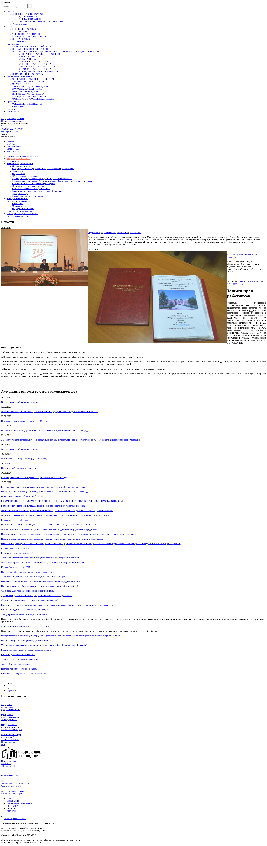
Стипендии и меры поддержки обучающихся (33, 183)
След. (240, 284)
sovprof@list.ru (11, 131)
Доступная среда (20, 193)
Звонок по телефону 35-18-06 (15, 783)
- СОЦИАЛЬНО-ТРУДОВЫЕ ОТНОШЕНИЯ (39, 54)
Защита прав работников (18, 158)
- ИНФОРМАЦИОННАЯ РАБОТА (34, 69)
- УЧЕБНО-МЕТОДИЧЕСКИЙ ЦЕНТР (36, 66)
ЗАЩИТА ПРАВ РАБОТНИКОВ (28, 81)
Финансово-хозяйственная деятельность (31, 188)
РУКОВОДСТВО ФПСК (24, 29)
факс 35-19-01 (16, 129)
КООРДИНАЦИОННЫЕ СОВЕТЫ (29, 36)
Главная (10, 11)
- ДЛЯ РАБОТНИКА (28, 16)
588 (261, 281)
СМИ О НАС (18, 106)
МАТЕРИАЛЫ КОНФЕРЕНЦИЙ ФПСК (32, 46)
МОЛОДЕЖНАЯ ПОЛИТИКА (27, 89)
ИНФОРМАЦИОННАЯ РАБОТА (28, 94)
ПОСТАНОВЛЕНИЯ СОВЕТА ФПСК (30, 49)
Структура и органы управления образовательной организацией (43, 168)
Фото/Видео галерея (21, 24)
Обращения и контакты (23, 208)
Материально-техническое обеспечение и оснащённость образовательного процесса (52, 181)
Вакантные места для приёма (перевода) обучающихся (38, 191)
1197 (235, 284)
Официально (13, 44)
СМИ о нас (17, 203)
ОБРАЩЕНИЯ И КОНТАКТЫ (27, 104)
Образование (18, 173)
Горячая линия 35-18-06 (11, 775)
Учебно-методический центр (20, 163)
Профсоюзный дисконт (18, 216)
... (246, 281)
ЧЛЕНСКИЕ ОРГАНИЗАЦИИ (27, 34)
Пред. (240, 281)
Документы (17, 171)
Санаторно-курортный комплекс (22, 213)
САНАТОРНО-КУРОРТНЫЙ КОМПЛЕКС (33, 99)
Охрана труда (13, 161)
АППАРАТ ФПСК (21, 31)
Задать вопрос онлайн (11, 786)
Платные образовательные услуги (28, 186)
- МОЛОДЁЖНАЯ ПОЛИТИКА (33, 61)
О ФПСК (11, 144)
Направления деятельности (20, 76)
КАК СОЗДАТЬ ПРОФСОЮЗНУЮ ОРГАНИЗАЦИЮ (38, 21)
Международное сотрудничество (27, 196)
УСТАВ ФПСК (19, 41)
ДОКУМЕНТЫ (14, 146)
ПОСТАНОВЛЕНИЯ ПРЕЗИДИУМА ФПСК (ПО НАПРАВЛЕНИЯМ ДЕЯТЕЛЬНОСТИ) (55, 51)
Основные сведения (21, 166)
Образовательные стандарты (25, 176)
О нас (9, 26)
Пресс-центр (13, 101)
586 (253, 281)
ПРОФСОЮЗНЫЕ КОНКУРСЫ (27, 74)
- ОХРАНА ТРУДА (27, 59)
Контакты (11, 811)
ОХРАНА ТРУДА (20, 84)
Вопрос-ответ (13, 111)
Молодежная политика (17, 198)
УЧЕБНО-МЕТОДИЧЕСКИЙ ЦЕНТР (30, 86)
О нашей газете (19, 206)
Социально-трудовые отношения (22, 156)
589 (228, 284)
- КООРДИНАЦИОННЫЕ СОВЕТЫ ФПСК (39, 71)
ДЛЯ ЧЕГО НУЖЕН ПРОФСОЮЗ (28, 14)
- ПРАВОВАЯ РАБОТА (29, 56)
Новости (11, 109)
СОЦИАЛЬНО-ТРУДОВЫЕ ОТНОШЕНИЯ (33, 79)
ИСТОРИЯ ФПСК (21, 39)
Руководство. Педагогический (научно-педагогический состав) (42, 178)
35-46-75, (5, 129)
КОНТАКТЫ (13, 151)
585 (249, 281)
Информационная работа (18, 201)
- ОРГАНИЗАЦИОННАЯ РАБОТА (34, 64)
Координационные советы (19, 211)
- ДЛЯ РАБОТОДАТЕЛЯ (30, 19)
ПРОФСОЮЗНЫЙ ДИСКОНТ (27, 91)
